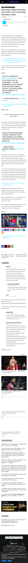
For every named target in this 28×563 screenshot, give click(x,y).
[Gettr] (13, 230)
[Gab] (10, 230)
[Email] (18, 230)
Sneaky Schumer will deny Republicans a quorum (21, 255)
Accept (4, 560)
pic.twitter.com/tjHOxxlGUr (13, 95)
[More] (2, 232)
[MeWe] (24, 230)
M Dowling (4, 16)
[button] (26, 2)
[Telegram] (16, 230)
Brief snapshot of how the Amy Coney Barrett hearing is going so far (7, 256)
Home (2, 5)
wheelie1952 (9, 312)
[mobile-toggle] (2, 2)
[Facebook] (2, 230)
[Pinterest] (9, 246)
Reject (9, 560)
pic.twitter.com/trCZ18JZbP (13, 143)
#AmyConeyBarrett (10, 78)
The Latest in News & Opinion (10, 7)
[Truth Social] (8, 230)
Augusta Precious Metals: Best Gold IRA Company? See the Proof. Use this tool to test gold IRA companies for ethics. (15, 60)
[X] (5, 230)
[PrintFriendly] (21, 230)
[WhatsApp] (12, 246)
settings (12, 558)
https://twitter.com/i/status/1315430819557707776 (13, 303)
